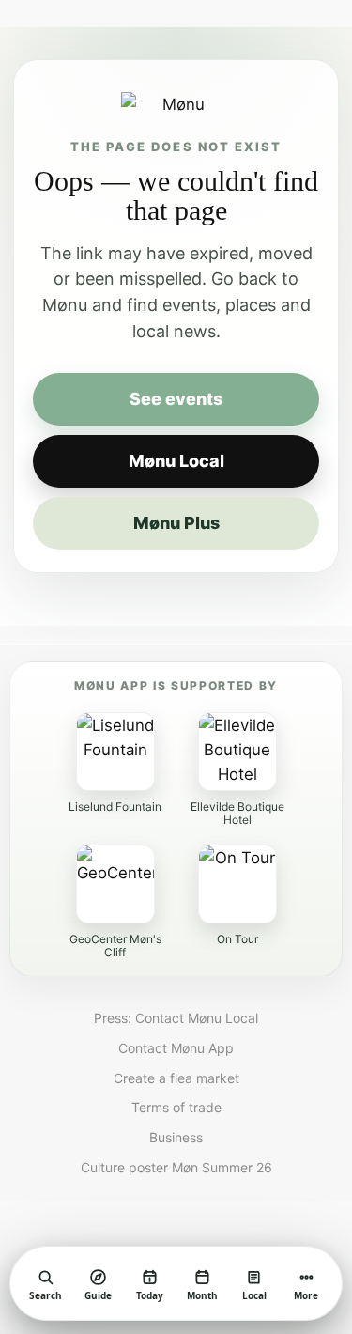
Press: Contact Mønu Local (176, 1018)
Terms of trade (176, 1107)
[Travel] (237, 884)
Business (176, 1137)
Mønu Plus (176, 523)
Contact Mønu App (176, 1048)
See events (176, 399)
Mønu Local (176, 461)
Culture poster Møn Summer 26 (176, 1167)
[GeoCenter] (115, 884)
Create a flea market (176, 1078)
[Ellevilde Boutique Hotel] (237, 751)
